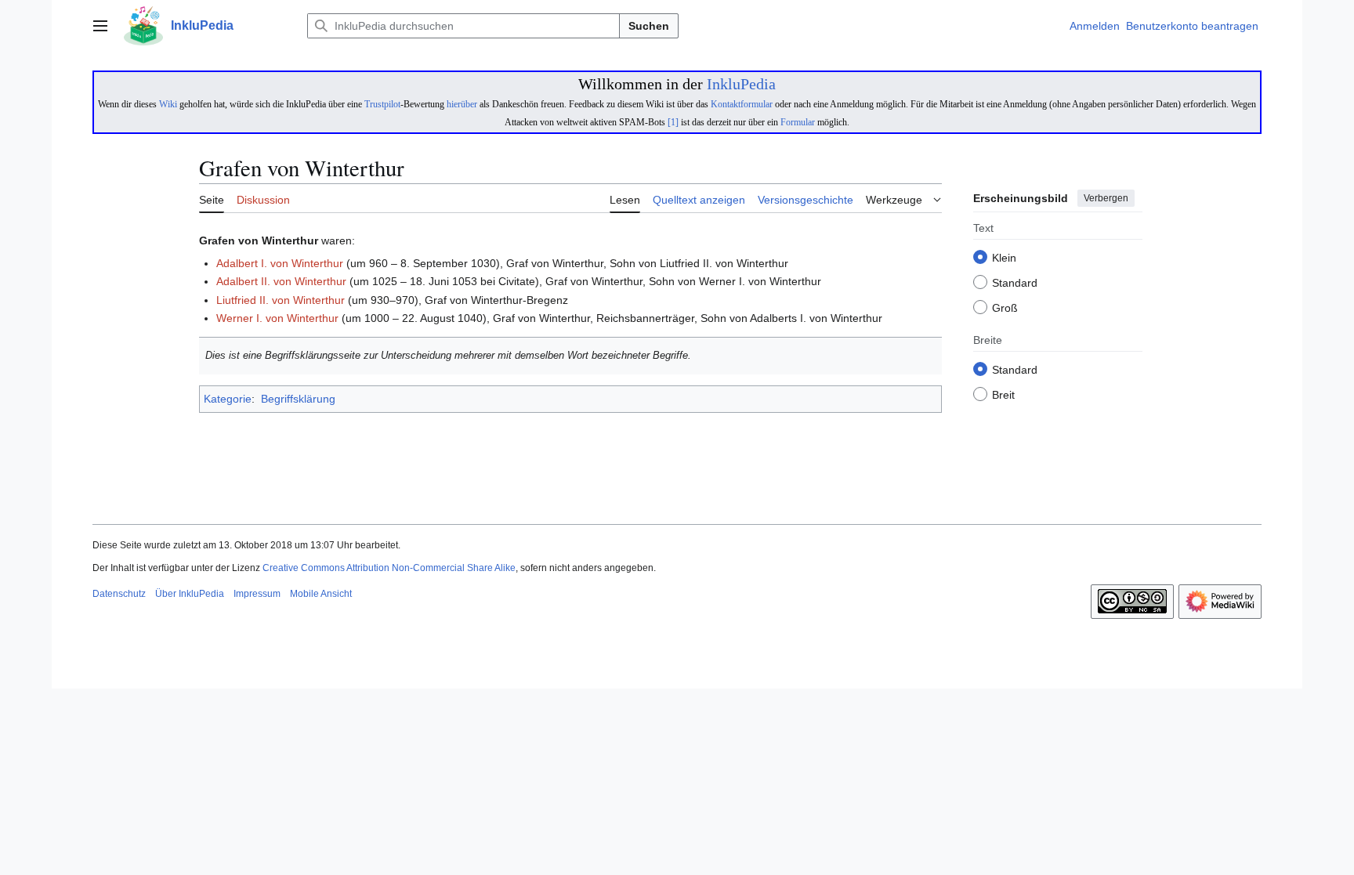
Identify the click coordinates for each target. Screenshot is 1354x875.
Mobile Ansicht (321, 593)
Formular (797, 122)
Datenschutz (119, 593)
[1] (673, 122)
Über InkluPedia (189, 593)
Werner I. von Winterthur (277, 318)
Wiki (168, 104)
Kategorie (228, 398)
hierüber (462, 104)
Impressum (257, 593)
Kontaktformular (742, 104)
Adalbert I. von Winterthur (279, 263)
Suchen (648, 26)
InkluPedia (741, 83)
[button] (100, 25)
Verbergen (1106, 198)
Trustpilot (382, 104)
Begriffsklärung (298, 398)
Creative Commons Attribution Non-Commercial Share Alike (389, 567)
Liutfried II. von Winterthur (280, 300)
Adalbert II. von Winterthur (281, 281)
